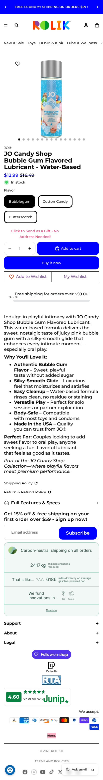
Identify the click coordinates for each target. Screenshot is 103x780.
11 (65, 139)
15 (84, 139)
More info (51, 610)
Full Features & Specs (35, 503)
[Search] (16, 25)
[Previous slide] (5, 6)
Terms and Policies (51, 761)
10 (60, 139)
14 (79, 139)
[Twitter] (60, 772)
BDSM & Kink (51, 43)
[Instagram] (34, 772)
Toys (32, 43)
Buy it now (51, 263)
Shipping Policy (19, 483)
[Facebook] (25, 772)
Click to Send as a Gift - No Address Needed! (35, 234)
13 (74, 139)
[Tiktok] (51, 772)
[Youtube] (43, 772)
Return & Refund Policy (25, 492)
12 (70, 139)
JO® (8, 148)
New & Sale (14, 43)
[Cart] (97, 25)
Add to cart (71, 248)
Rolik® (57, 751)
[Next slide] (97, 6)
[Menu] (6, 25)
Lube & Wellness (82, 43)
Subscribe (78, 533)
